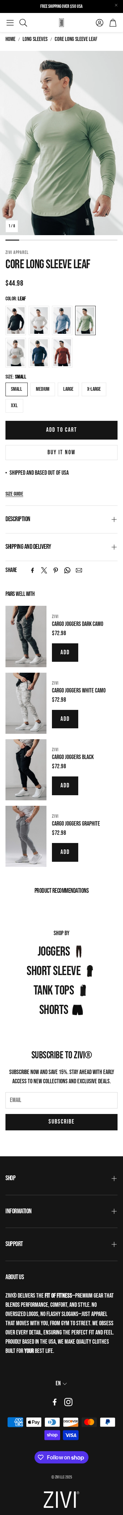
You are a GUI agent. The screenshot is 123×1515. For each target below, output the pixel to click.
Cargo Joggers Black (73, 757)
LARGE (68, 389)
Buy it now (61, 452)
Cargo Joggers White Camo (79, 690)
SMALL (16, 389)
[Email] (79, 570)
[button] (10, 22)
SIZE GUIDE (14, 494)
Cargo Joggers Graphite (76, 823)
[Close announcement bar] (116, 5)
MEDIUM (43, 389)
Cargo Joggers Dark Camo (77, 624)
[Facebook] (32, 570)
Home (10, 39)
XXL (14, 405)
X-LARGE (94, 389)
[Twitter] (44, 570)
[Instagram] (68, 1402)
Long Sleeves (35, 39)
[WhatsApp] (67, 570)
